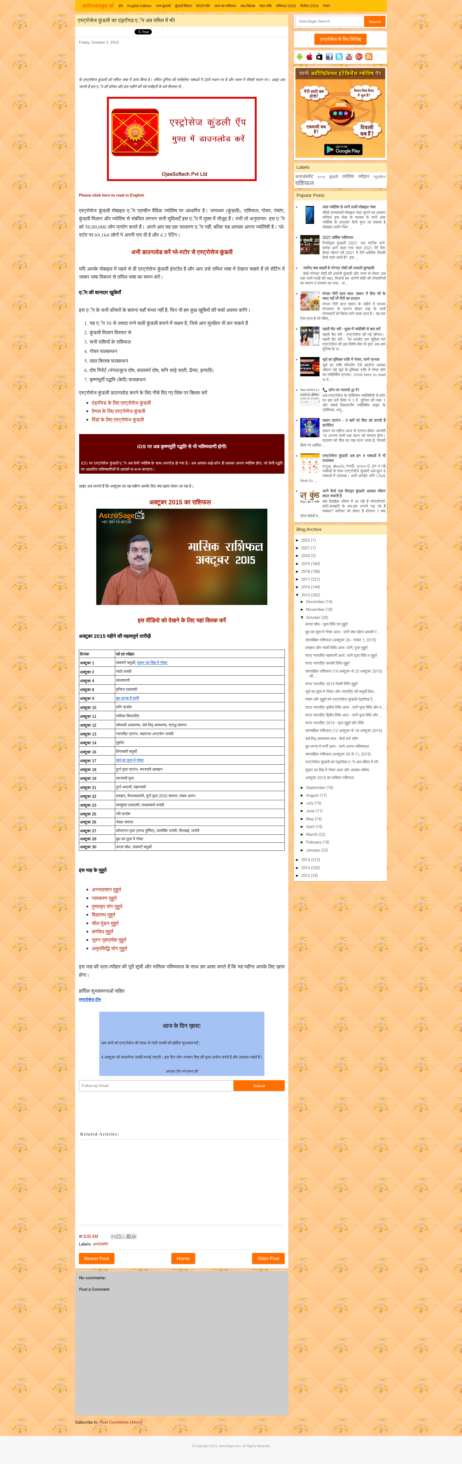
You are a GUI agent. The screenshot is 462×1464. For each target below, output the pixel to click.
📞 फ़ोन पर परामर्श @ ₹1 (341, 390)
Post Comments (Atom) (121, 1422)
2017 (306, 579)
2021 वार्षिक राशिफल (337, 237)
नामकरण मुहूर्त (104, 898)
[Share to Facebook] (129, 1236)
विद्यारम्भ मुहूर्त (103, 914)
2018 (306, 571)
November (316, 609)
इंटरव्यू (321, 177)
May (310, 819)
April (310, 826)
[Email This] (113, 1236)
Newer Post (96, 1258)
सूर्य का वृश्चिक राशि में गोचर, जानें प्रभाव (350, 359)
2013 (306, 867)
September (316, 787)
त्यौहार (363, 176)
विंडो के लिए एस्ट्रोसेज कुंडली (118, 419)
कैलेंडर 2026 (309, 6)
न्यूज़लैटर (380, 177)
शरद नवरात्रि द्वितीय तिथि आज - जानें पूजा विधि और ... (343, 715)
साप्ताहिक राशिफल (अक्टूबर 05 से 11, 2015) (338, 754)
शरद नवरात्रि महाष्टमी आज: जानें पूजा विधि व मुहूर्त (341, 655)
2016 (306, 587)
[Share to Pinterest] (134, 1236)
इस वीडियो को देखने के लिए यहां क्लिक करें (182, 620)
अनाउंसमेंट (101, 1244)
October (313, 617)
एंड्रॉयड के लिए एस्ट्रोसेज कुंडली (121, 402)
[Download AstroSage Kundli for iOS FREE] (309, 60)
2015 (306, 595)
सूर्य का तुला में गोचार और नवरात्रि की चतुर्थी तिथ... (341, 691)
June (311, 810)
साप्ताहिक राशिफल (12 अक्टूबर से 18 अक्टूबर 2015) (343, 730)
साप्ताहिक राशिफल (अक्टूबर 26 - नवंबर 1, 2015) (340, 640)
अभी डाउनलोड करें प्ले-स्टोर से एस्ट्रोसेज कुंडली (182, 251)
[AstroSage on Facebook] (329, 60)
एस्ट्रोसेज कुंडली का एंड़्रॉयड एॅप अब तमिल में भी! (341, 762)
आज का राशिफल (225, 6)
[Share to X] (123, 1236)
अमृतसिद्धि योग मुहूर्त (109, 948)
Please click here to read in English (111, 195)
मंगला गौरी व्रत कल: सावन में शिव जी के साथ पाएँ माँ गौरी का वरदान (354, 296)
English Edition (139, 6)
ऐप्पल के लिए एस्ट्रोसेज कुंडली (118, 411)
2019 (306, 563)
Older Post (268, 1258)
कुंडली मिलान (183, 6)
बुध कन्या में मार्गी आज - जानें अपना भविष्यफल (337, 746)
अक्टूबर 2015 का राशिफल (181, 502)
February (314, 842)
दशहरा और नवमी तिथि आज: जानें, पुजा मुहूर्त (336, 647)
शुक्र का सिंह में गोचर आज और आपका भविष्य (337, 770)
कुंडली (333, 176)
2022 (306, 540)
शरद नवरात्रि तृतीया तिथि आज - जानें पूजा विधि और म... (345, 707)
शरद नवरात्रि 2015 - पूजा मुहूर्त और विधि (334, 722)
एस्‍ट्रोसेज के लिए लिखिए (340, 39)
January (313, 850)
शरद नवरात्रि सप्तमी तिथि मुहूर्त (327, 663)
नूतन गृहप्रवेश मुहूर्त (109, 939)
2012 (306, 875)
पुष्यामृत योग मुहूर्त (107, 906)
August (313, 795)
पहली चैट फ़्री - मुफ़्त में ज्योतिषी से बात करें (351, 329)
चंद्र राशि (265, 6)
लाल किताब (247, 6)
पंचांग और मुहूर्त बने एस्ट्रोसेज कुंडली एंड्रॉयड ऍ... (340, 699)
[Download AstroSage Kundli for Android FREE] (299, 60)
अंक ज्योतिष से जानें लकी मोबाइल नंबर (349, 207)
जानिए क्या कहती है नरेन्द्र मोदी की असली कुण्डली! (339, 268)
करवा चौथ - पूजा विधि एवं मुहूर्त (326, 624)
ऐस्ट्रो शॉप (203, 6)
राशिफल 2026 (286, 6)
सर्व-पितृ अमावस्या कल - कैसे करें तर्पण (331, 738)
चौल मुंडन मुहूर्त (105, 923)
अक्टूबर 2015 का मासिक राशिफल (329, 777)
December (315, 601)
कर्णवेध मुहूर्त (102, 931)
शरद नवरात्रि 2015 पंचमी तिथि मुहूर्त (331, 683)
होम (120, 6)
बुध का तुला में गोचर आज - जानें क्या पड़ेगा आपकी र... (342, 632)
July (310, 803)
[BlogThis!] (118, 1236)
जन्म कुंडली (163, 6)
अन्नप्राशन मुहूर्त (106, 889)
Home (183, 1258)
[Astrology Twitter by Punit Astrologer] (339, 60)
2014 (306, 859)
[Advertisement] (176, 58)
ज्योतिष (348, 176)
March (312, 834)
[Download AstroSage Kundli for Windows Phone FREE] (319, 60)
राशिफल (304, 183)
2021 (306, 548)
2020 (306, 555)
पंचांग (326, 6)
